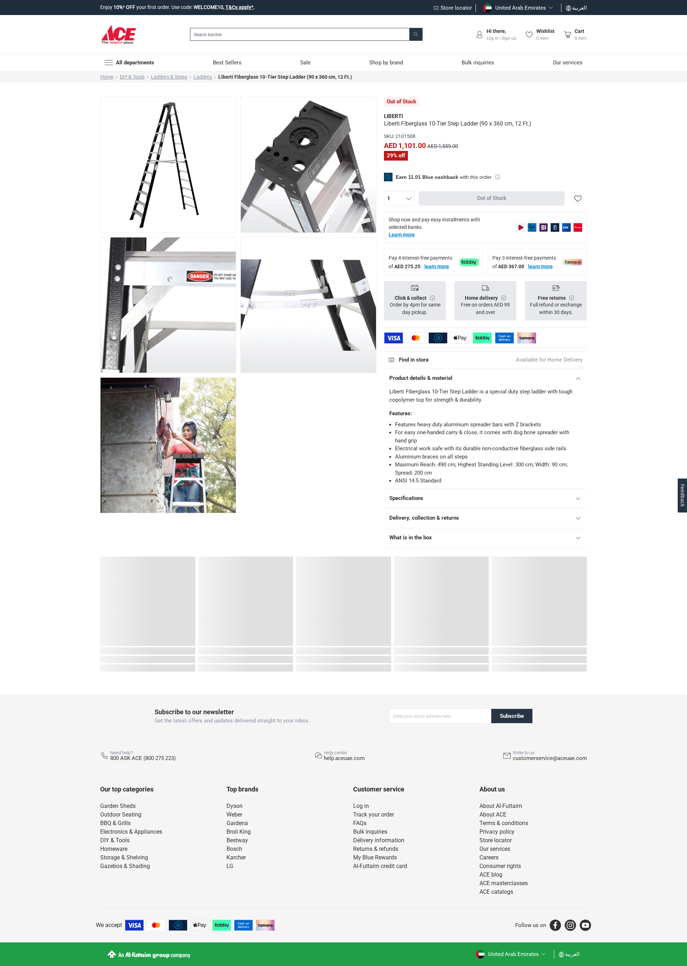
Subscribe (512, 716)
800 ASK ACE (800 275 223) (143, 758)
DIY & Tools (132, 77)
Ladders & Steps (169, 77)
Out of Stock (491, 198)
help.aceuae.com (344, 758)
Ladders (203, 77)
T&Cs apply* (239, 7)
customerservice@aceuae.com (550, 758)
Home (106, 77)
